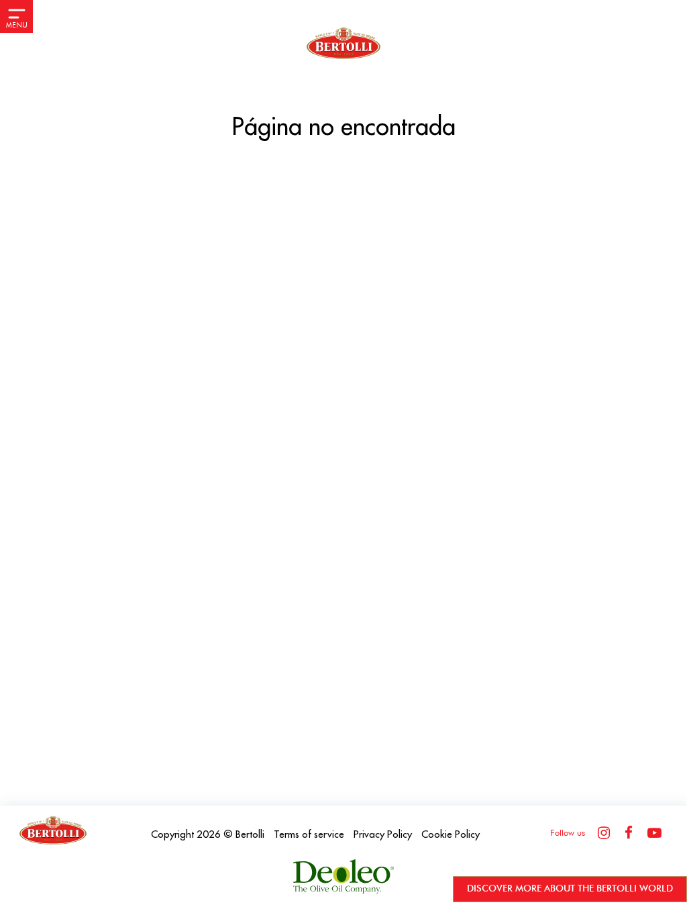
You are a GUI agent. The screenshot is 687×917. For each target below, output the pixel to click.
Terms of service (309, 835)
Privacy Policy (383, 835)
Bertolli (249, 835)
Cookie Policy (450, 835)
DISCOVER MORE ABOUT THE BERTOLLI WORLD (570, 889)
